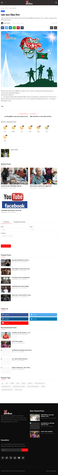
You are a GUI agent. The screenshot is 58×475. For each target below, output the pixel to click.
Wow (5, 141)
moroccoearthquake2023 (33, 386)
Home (2, 8)
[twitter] (6, 458)
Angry (38, 131)
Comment (3, 233)
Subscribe (24, 450)
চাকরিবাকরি (12, 383)
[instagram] (11, 458)
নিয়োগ (7, 383)
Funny (30, 131)
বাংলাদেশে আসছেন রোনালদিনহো (17, 341)
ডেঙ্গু (2, 383)
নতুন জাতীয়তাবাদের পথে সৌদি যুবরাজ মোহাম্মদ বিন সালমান (21, 350)
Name (2, 226)
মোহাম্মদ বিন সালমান (18, 389)
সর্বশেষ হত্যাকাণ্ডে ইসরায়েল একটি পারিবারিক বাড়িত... (21, 277)
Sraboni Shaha (14, 149)
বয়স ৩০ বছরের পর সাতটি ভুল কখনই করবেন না (20, 359)
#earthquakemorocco (39, 383)
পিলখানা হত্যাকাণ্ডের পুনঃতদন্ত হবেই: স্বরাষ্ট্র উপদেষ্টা (40, 186)
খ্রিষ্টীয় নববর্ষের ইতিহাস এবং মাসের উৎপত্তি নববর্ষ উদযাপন (40, 116)
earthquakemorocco (6, 386)
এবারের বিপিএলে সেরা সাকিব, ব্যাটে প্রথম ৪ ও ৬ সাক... (21, 332)
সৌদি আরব (43, 386)
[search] (56, 2)
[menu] (2, 2)
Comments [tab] (6, 222)
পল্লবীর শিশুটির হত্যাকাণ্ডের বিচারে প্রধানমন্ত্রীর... (20, 286)
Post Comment (5, 246)
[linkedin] (15, 458)
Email (31, 226)
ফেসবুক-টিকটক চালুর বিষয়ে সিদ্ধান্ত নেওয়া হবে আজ (11, 210)
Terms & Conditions (51, 471)
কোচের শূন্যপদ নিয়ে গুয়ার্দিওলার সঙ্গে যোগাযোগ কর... (21, 260)
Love (22, 131)
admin (13, 343)
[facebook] (2, 458)
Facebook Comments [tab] (19, 222)
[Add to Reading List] (55, 27)
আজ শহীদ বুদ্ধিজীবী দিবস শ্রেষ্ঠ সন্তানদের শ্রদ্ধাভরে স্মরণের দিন (16, 116)
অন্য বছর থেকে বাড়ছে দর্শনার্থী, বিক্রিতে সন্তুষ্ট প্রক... (11, 186)
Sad (47, 131)
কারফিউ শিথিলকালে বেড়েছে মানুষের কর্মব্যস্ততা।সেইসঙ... (47, 415)
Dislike (13, 131)
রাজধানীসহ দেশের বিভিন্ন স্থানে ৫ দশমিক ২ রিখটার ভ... (21, 367)
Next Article (33, 113)
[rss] (23, 458)
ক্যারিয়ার (17, 383)
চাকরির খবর (23, 383)
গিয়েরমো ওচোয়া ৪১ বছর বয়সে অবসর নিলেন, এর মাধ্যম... (21, 295)
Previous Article (23, 113)
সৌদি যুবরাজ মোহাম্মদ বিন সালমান (7, 389)
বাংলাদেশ (6, 8)
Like (5, 131)
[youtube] (19, 458)
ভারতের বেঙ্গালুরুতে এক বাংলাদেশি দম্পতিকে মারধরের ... (21, 268)
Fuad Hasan (14, 270)
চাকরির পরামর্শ (30, 383)
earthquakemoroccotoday (19, 386)
